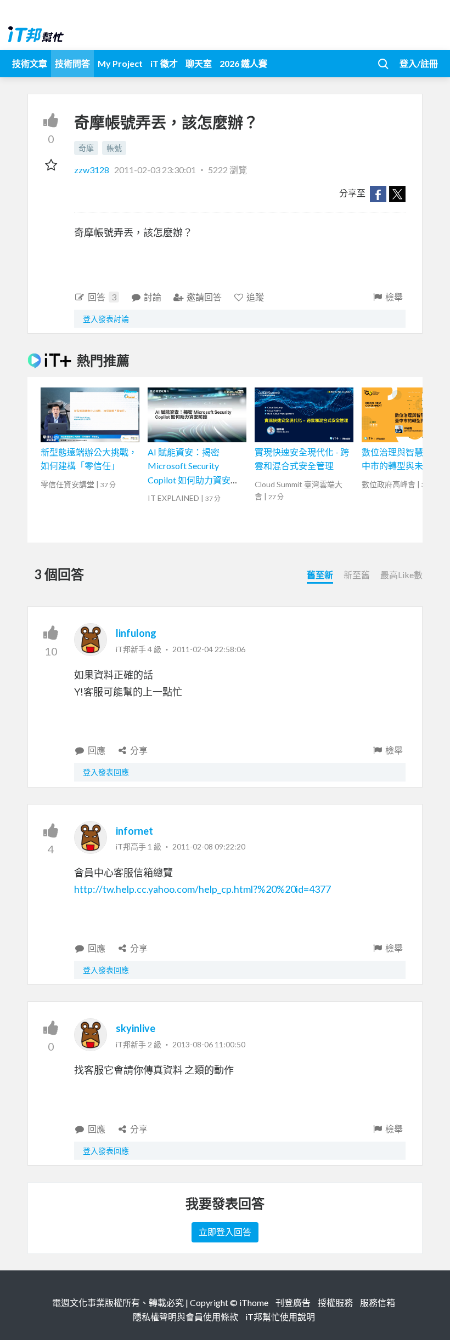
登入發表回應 (106, 772)
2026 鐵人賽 (243, 63)
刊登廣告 (293, 1302)
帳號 (114, 147)
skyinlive (135, 1028)
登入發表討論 (106, 318)
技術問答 (72, 63)
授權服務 (335, 1302)
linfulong (136, 633)
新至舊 (357, 574)
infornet (134, 831)
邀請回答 (204, 297)
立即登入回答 (225, 1232)
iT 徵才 (164, 63)
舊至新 (320, 574)
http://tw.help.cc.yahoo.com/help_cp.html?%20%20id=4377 (202, 889)
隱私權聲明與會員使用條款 (185, 1317)
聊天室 (198, 63)
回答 (102, 297)
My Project (120, 63)
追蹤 (255, 297)
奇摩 (86, 147)
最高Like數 (401, 574)
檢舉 (394, 297)
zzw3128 (92, 169)
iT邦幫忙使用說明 (280, 1317)
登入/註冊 (419, 63)
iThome (253, 1302)
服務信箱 (377, 1302)
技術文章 (29, 63)
